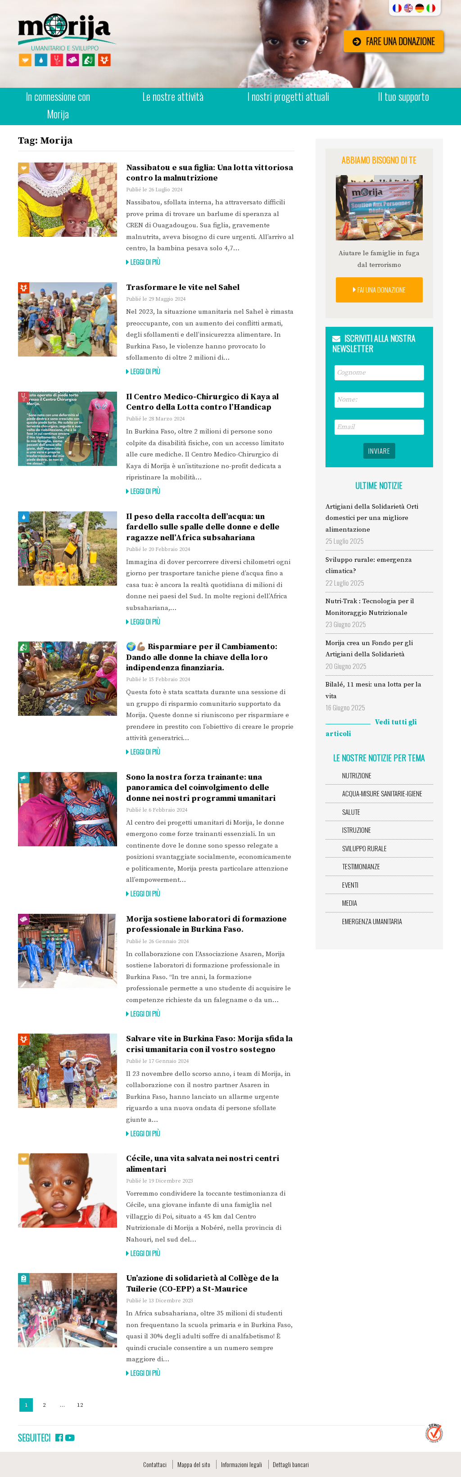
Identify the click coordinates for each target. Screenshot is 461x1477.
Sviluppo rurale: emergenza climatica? (368, 566)
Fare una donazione (400, 41)
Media (349, 903)
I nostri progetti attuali (288, 96)
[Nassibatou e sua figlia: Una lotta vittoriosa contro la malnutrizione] (67, 200)
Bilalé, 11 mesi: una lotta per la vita (373, 690)
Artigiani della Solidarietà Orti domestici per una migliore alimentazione (371, 518)
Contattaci (155, 1464)
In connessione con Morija (58, 105)
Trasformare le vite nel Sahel (183, 287)
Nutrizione (356, 775)
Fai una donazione (381, 289)
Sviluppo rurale (364, 848)
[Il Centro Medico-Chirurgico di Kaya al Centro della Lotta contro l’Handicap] (67, 429)
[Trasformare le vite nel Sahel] (67, 319)
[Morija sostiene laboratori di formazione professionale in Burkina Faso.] (67, 951)
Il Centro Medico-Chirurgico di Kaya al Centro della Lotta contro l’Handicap (202, 402)
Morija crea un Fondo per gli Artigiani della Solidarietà (369, 649)
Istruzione (356, 830)
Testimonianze (361, 866)
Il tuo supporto (403, 96)
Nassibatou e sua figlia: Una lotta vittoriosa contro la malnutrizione (209, 173)
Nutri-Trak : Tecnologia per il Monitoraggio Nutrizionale (369, 607)
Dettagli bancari (291, 1464)
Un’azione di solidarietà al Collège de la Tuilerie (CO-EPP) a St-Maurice (202, 1283)
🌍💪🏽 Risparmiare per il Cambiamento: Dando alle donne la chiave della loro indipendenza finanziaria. (201, 657)
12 (82, 1405)
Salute (351, 812)
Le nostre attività (172, 96)
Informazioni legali (241, 1464)
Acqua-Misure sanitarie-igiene (382, 793)
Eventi (350, 885)
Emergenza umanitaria (372, 921)
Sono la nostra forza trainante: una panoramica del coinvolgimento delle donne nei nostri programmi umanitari (201, 788)
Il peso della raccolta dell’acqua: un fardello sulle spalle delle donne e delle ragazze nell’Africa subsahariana (203, 527)
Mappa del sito (193, 1464)
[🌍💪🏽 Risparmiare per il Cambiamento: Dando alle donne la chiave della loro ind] (67, 678)
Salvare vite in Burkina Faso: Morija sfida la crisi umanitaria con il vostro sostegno (209, 1044)
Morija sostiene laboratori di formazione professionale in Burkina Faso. (206, 924)
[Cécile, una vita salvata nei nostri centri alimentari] (67, 1190)
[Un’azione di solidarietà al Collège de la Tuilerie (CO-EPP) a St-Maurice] (67, 1310)
